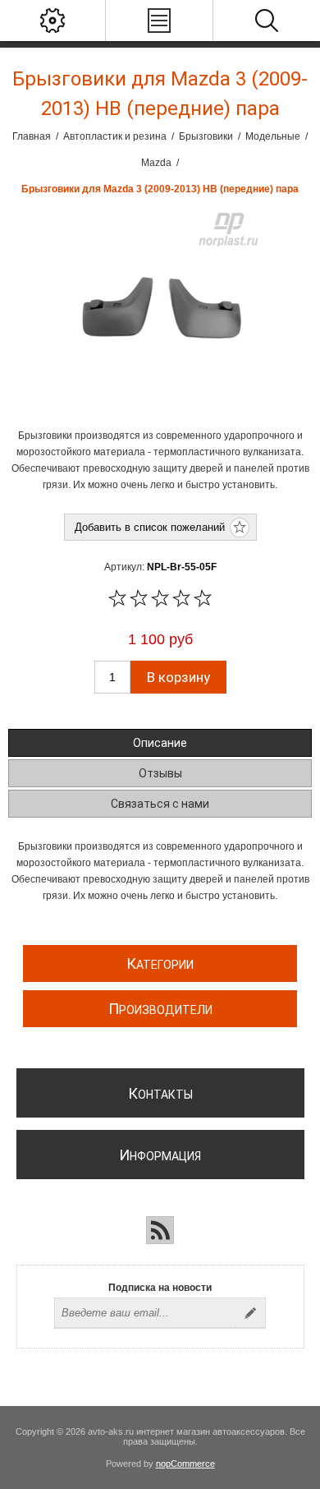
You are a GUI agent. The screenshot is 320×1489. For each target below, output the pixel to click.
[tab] (160, 743)
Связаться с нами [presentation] (160, 803)
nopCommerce (185, 1463)
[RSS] (160, 1230)
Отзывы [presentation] (160, 773)
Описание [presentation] (160, 742)
